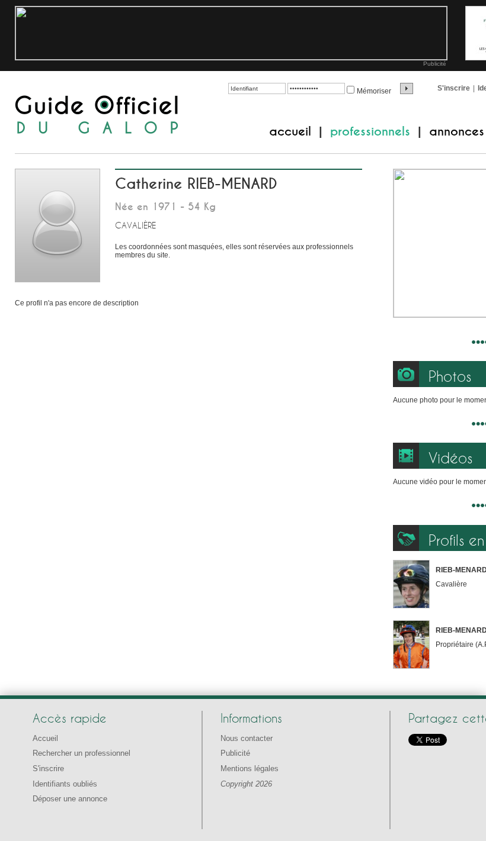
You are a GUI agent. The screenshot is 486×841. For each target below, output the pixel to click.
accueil (290, 131)
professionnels (370, 131)
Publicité (434, 63)
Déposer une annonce (70, 798)
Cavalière (135, 225)
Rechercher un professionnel (81, 753)
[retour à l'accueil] (97, 116)
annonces (456, 131)
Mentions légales (249, 768)
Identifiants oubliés (65, 783)
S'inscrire (453, 88)
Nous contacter (246, 738)
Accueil (45, 738)
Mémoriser (374, 91)
